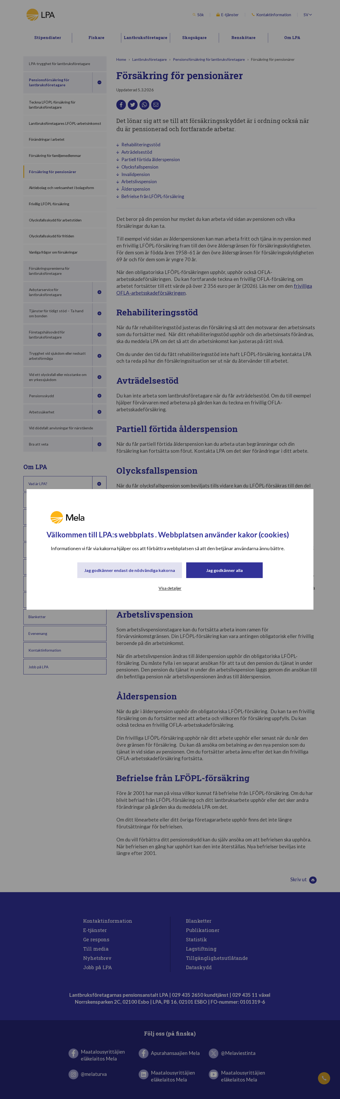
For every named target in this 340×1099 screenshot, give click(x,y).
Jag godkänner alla (224, 570)
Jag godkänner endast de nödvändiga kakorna (129, 570)
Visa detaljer (170, 588)
